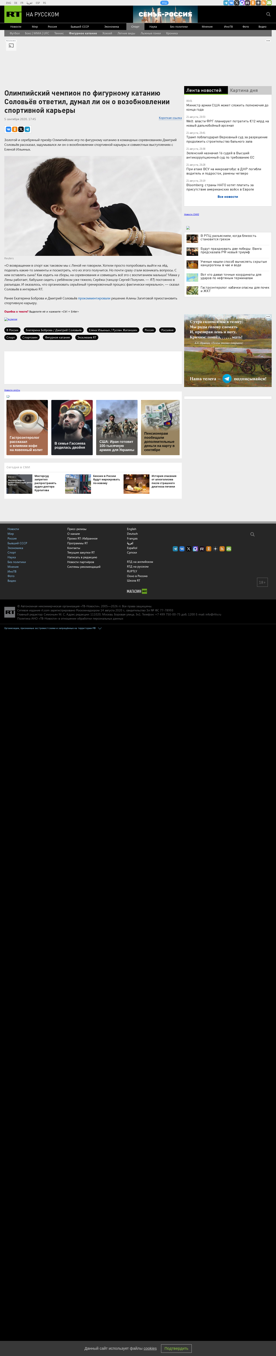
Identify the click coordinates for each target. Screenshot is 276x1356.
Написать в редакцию (82, 557)
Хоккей (107, 33)
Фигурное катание (83, 33)
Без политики (179, 26)
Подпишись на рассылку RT (269, 2)
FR (21, 3)
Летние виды (126, 33)
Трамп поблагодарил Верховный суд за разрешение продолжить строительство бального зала (227, 139)
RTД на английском (140, 562)
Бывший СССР (80, 26)
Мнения (207, 26)
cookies (150, 1348)
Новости (15, 26)
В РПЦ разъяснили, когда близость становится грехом (228, 237)
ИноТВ (228, 26)
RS (44, 3)
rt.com (45, 610)
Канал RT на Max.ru (242, 2)
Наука (153, 26)
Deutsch (132, 534)
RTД (164, 3)
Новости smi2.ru (12, 390)
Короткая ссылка (170, 118)
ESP (38, 3)
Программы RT (77, 543)
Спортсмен (30, 337)
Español (132, 548)
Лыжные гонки (151, 33)
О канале (73, 534)
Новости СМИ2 (191, 214)
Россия (52, 26)
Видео (263, 26)
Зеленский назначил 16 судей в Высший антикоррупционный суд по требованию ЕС (220, 155)
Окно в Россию (137, 576)
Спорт (135, 26)
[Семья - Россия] (165, 14)
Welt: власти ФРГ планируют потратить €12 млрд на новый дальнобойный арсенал (227, 123)
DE (15, 3)
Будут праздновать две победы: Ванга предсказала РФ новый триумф (231, 250)
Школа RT (133, 580)
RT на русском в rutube (247, 2)
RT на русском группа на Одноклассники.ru (253, 2)
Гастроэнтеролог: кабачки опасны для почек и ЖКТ (235, 289)
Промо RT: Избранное (82, 538)
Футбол (15, 33)
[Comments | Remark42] (93, 367)
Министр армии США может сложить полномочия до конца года (227, 107)
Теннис (59, 33)
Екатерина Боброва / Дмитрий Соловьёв (54, 330)
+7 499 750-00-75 (167, 614)
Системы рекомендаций (83, 567)
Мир (35, 26)
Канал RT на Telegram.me (226, 2)
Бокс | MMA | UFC (37, 33)
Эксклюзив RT (86, 337)
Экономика (111, 26)
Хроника (172, 33)
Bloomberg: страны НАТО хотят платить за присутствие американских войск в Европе (220, 186)
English (131, 529)
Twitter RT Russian (236, 2)
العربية (30, 3)
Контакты (73, 548)
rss (263, 2)
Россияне (167, 330)
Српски (132, 552)
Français (132, 538)
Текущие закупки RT (81, 552)
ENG (8, 3)
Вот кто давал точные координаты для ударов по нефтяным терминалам (231, 276)
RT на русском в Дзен (258, 2)
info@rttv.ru (213, 614)
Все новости (228, 196)
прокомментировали (94, 298)
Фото (246, 26)
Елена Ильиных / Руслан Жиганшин (113, 330)
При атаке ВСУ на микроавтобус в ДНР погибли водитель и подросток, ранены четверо (223, 171)
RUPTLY (132, 571)
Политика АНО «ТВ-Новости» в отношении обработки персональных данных (70, 618)
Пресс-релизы (76, 529)
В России (12, 330)
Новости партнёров (80, 562)
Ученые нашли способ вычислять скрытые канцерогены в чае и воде (234, 263)
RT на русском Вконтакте (231, 2)
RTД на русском (138, 566)
